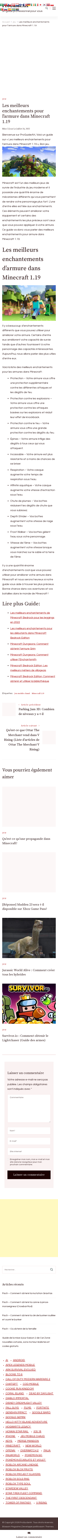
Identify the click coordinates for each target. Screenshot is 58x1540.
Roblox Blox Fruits (19, 1469)
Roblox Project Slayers (23, 1474)
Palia (47, 1450)
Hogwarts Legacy (18, 1426)
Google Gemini (15, 1417)
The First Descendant (21, 1498)
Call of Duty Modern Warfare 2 (28, 1379)
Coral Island (15, 1393)
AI (7, 1360)
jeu (4, 99)
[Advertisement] (29, 59)
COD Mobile (31, 1384)
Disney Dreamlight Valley (24, 1403)
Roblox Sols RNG (17, 1479)
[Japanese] (41, 4)
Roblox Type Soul (18, 1483)
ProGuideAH (26, 1522)
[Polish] (52, 4)
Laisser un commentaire (29, 1537)
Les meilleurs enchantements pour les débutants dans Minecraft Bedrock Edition (31, 633)
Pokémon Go (33, 1455)
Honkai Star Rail (17, 1431)
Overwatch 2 (29, 1450)
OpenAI (10, 1450)
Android (19, 1360)
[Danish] (13, 4)
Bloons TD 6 (14, 1374)
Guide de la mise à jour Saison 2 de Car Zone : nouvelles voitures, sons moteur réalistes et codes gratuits (26, 1342)
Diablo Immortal (17, 1398)
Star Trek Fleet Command (24, 1493)
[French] (25, 4)
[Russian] (6, 9)
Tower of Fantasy (18, 1502)
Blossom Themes (44, 1527)
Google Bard (41, 1412)
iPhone (10, 1436)
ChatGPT (12, 1384)
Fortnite (42, 1407)
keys (9, 1441)
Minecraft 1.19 (38, 693)
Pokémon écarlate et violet (26, 1460)
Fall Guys (12, 1407)
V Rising (41, 1502)
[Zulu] (17, 9)
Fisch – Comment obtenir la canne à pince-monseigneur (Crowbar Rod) (25, 1304)
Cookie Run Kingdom (20, 1388)
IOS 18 (37, 1431)
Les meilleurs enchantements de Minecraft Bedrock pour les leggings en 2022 (32, 617)
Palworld (13, 1455)
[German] (29, 4)
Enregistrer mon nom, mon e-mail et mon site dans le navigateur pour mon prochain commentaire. (30, 1162)
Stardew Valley (17, 1488)
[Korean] (44, 4)
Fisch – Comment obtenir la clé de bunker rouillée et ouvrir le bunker (28, 1317)
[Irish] (33, 4)
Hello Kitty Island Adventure (26, 1422)
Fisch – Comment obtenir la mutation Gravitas (27, 1293)
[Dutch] (17, 4)
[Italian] (37, 4)
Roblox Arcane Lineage (22, 1464)
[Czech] (10, 4)
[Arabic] (2, 4)
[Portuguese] (2, 9)
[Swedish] (13, 9)
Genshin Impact (16, 1412)
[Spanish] (10, 9)
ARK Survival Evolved (21, 1369)
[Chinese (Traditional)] (6, 4)
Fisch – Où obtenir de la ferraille (19, 1329)
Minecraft (13, 1445)
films (27, 1407)
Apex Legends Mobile (20, 1365)
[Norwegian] (48, 4)
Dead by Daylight (41, 1393)
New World (33, 1445)
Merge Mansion (28, 1441)
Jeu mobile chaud (22, 693)
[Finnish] (21, 4)
